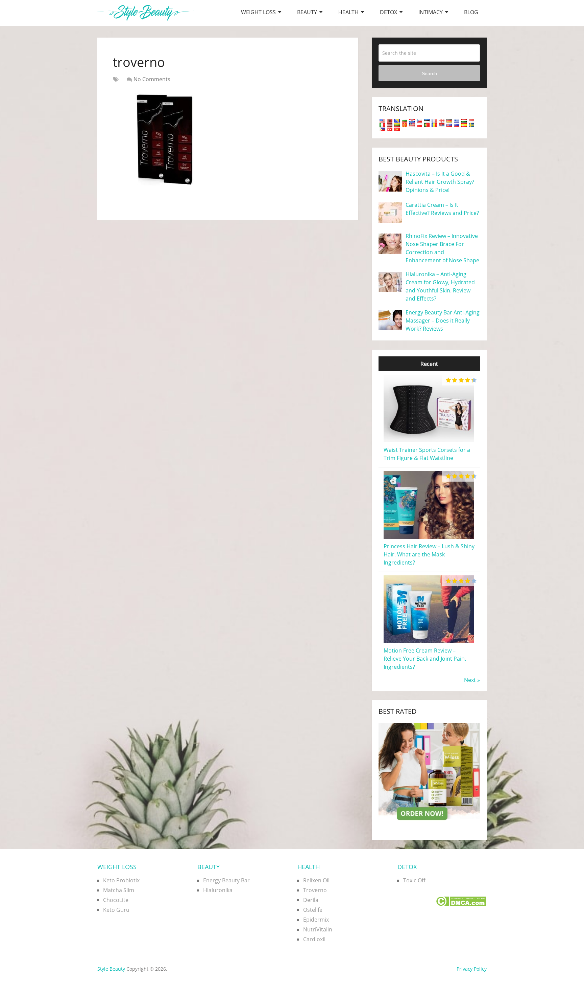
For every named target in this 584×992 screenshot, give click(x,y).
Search (429, 73)
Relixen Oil (316, 880)
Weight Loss (258, 12)
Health (348, 12)
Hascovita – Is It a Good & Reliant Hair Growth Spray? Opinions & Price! (440, 182)
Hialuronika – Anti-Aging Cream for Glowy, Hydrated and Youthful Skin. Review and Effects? (440, 286)
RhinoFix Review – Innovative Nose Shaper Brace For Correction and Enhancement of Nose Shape (442, 248)
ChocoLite (115, 900)
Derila (310, 900)
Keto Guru (116, 909)
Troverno (315, 890)
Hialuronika (218, 890)
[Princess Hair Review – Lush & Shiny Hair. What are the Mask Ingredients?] (429, 538)
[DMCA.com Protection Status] (461, 904)
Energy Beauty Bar (226, 880)
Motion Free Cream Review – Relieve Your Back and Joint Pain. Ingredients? (425, 658)
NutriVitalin (317, 929)
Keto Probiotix (121, 880)
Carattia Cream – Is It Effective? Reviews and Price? (442, 209)
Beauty (307, 12)
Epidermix (316, 919)
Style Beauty (111, 969)
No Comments (151, 79)
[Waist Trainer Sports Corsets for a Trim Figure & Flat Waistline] (429, 441)
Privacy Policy (472, 969)
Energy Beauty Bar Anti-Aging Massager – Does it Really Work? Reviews (443, 320)
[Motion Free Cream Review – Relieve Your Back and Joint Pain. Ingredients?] (429, 642)
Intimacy (430, 12)
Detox (388, 12)
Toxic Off (414, 880)
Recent (429, 364)
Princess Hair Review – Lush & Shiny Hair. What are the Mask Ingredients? (429, 554)
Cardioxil (314, 939)
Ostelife (312, 909)
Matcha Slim (118, 890)
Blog (471, 12)
